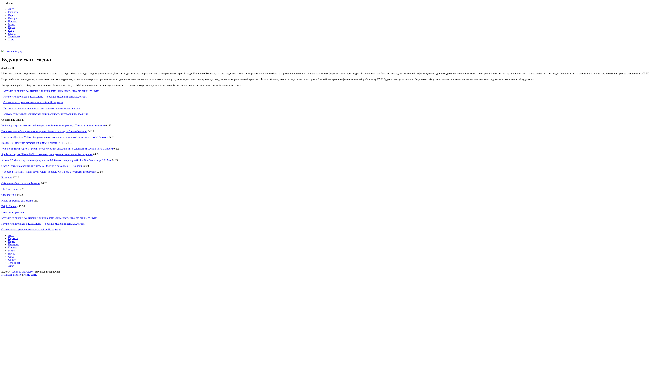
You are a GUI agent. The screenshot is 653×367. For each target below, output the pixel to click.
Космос (12, 21)
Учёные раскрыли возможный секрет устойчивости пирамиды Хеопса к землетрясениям (53, 125)
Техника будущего (22, 271)
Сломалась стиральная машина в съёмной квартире (33, 102)
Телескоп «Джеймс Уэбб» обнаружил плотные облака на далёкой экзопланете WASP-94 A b (54, 137)
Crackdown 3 (8, 194)
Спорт (11, 33)
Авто (11, 8)
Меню (9, 3)
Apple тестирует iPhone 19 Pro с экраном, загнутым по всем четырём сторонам (47, 154)
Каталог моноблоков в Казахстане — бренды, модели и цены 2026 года (45, 96)
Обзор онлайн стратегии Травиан (20, 183)
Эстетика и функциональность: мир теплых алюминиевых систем (41, 108)
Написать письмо (11, 274)
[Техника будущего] (13, 51)
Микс (11, 24)
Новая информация (12, 212)
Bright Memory (9, 206)
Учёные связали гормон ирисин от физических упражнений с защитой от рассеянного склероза (57, 148)
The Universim (9, 189)
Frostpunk (6, 177)
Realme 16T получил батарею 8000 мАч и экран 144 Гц (33, 142)
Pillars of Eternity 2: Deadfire (17, 200)
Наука (11, 27)
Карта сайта (30, 274)
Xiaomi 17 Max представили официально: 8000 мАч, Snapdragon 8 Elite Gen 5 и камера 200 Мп (56, 160)
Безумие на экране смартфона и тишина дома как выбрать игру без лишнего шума (51, 90)
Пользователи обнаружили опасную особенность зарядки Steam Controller (44, 131)
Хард (11, 39)
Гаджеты (13, 12)
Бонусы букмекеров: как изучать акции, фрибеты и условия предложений (46, 113)
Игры (11, 15)
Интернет (13, 18)
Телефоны (14, 36)
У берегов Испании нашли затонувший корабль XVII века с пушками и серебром (48, 171)
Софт (11, 30)
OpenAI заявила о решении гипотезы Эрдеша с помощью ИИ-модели (41, 165)
